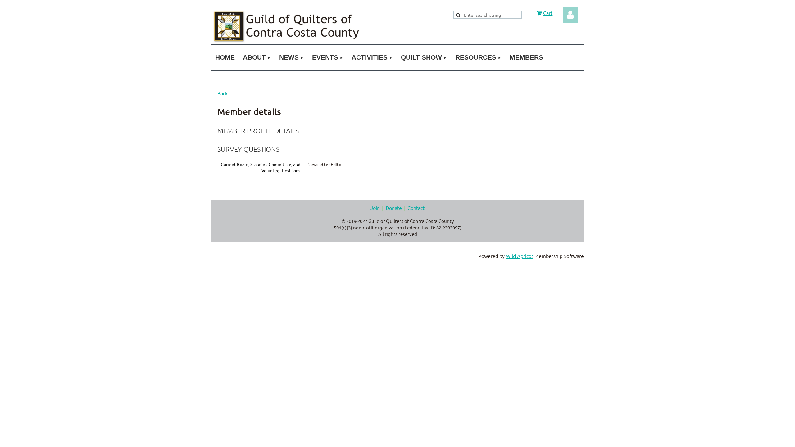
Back (222, 93)
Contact (416, 208)
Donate (394, 208)
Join (375, 208)
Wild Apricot (519, 256)
